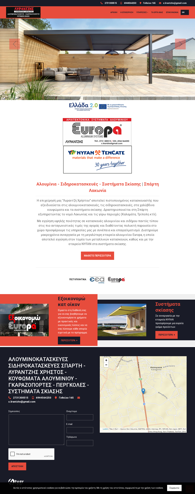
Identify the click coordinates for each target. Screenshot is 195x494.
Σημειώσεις (14, 411)
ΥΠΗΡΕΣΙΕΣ (141, 12)
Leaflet (105, 429)
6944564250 (130, 3)
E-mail (69, 424)
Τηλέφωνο (71, 437)
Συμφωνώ (174, 488)
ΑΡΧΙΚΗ (113, 12)
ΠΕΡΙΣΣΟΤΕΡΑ (68, 340)
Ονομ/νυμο (71, 411)
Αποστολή (17, 466)
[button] (14, 44)
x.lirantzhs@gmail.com (175, 3)
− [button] (106, 365)
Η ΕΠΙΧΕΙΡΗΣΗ (126, 12)
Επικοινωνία (172, 12)
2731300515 (111, 3)
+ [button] (106, 360)
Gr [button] (183, 12)
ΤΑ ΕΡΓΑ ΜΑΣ (157, 12)
